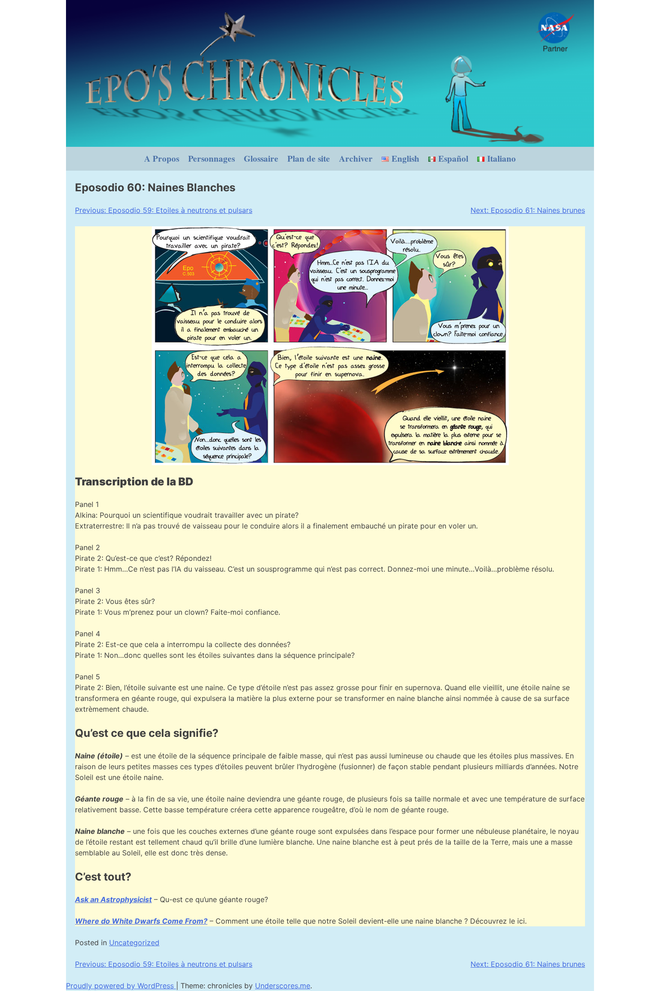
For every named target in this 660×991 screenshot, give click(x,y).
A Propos (161, 158)
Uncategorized (134, 942)
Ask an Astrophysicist (113, 899)
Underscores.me (282, 985)
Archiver (356, 158)
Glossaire (261, 158)
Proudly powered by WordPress (121, 985)
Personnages (211, 158)
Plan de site (308, 158)
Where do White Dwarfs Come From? (141, 920)
